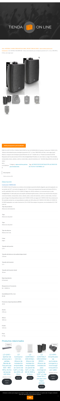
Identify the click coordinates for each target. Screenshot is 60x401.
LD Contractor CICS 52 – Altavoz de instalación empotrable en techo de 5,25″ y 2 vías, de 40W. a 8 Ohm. (18, 364)
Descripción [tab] (6, 172)
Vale (30, 397)
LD (43, 166)
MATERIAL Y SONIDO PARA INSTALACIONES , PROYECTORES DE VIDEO (22, 48)
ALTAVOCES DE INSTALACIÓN (41, 164)
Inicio (3, 48)
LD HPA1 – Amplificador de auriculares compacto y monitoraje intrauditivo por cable (53, 362)
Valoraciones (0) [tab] (8, 176)
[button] (39, 57)
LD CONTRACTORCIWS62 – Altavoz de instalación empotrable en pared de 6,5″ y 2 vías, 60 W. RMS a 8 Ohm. (30, 364)
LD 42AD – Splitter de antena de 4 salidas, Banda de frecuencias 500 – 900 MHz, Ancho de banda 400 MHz (6, 364)
